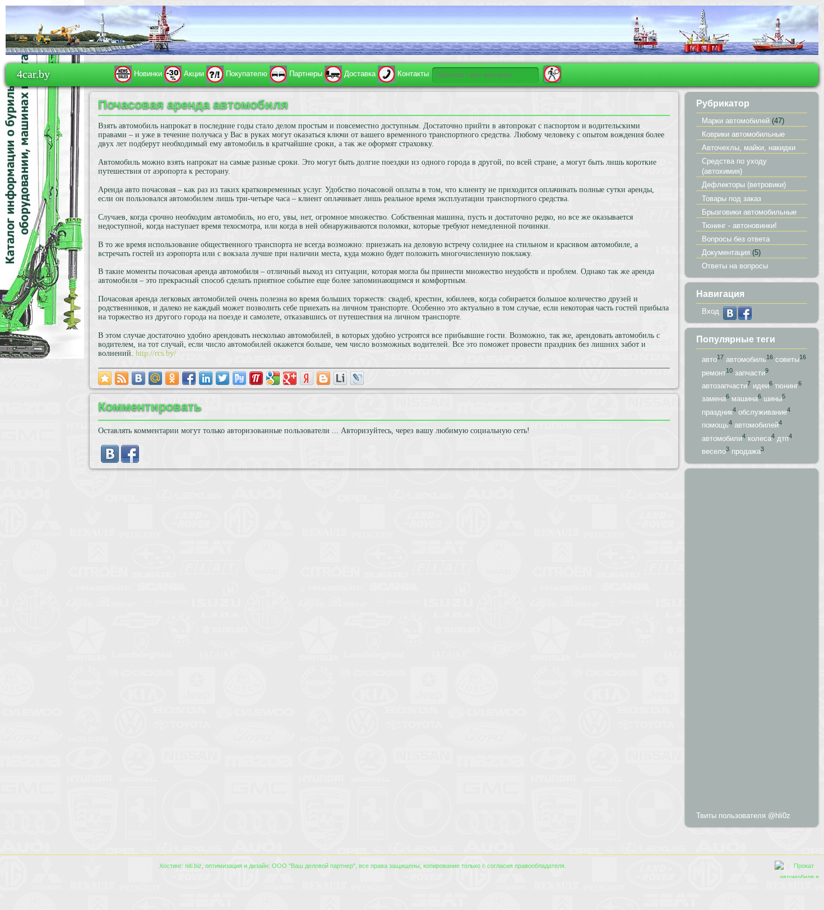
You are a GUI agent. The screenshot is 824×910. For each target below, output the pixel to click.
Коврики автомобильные (743, 134)
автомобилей (756, 425)
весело (714, 452)
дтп (783, 438)
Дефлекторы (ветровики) (744, 184)
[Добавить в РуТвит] (239, 378)
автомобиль (746, 359)
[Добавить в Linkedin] (205, 378)
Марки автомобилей (736, 121)
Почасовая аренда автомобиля (193, 104)
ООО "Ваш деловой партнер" (313, 865)
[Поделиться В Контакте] (138, 378)
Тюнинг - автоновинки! (739, 225)
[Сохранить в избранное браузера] (105, 378)
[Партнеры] (278, 73)
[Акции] (173, 73)
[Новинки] (123, 73)
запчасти (750, 373)
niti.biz (193, 865)
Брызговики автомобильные (749, 212)
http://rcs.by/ (156, 353)
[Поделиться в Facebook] (189, 378)
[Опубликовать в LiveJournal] (357, 378)
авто (709, 359)
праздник (717, 412)
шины (772, 399)
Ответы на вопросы (735, 266)
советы (787, 359)
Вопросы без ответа (736, 239)
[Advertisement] (751, 642)
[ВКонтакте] (110, 460)
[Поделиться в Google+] (290, 378)
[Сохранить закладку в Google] (273, 378)
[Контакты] (386, 73)
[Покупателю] (215, 73)
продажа (746, 452)
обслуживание (762, 412)
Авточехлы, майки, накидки (748, 147)
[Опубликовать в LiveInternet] (340, 378)
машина (745, 399)
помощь (715, 425)
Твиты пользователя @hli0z (743, 815)
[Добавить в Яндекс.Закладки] (306, 378)
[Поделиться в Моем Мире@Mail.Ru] (155, 378)
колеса (759, 438)
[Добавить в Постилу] (256, 378)
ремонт (714, 373)
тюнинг (786, 386)
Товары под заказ (731, 198)
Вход (710, 311)
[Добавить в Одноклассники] (172, 378)
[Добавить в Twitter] (222, 378)
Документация (726, 252)
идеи (761, 386)
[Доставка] (333, 73)
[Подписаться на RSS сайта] (121, 378)
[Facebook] (130, 460)
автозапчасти (724, 386)
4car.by (33, 73)
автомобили (722, 438)
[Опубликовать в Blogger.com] (323, 378)
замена (714, 399)
